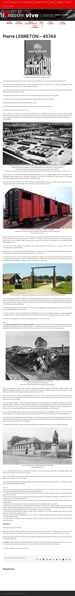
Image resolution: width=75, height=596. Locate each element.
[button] (42, 26)
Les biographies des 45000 (22, 548)
